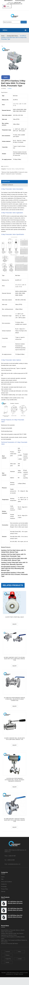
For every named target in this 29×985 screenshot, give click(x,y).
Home (2, 35)
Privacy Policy (4, 889)
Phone (6, 855)
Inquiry (6, 77)
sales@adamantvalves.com (16, 3)
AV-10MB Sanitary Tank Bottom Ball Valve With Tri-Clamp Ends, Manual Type (14, 820)
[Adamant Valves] (14, 16)
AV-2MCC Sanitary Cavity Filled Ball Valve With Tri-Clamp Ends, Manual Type (14, 659)
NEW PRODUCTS (8, 0)
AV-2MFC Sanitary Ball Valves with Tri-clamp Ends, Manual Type (14, 738)
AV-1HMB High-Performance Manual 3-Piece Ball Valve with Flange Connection (14, 699)
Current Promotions (20, 0)
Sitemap (3, 891)
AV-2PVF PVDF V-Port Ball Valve (14, 617)
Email (6, 864)
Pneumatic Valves (11, 168)
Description (6, 181)
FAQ (2, 879)
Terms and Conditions (6, 881)
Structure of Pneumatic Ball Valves (9, 943)
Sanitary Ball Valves (12, 35)
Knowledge (4, 886)
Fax (6, 860)
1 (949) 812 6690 (11, 860)
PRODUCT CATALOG (7, 184)
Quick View (14, 603)
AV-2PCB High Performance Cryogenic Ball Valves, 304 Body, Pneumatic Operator (14, 780)
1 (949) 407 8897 (17, 2)
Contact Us (4, 884)
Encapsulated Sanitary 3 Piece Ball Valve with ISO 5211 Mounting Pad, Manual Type (12, 568)
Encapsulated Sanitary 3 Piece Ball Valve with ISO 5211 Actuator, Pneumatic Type (14, 574)
